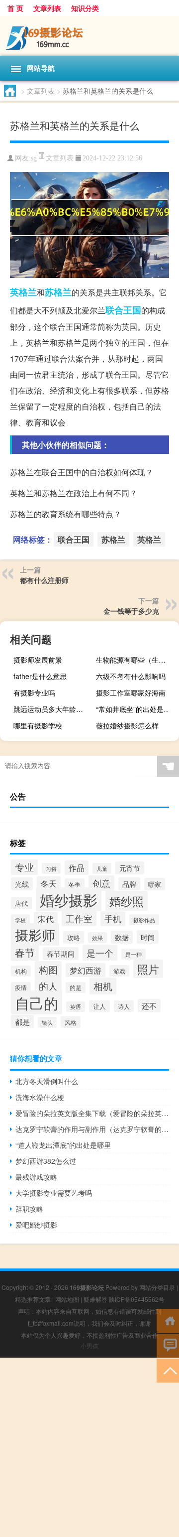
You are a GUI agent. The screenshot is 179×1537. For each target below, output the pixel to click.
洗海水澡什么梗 (39, 1097)
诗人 (124, 1006)
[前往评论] (168, 1345)
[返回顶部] (168, 1370)
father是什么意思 (40, 676)
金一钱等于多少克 (131, 611)
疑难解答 (95, 1299)
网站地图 (67, 1299)
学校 (20, 920)
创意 (101, 883)
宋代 (46, 918)
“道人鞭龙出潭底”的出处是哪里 (63, 1145)
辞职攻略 (29, 1209)
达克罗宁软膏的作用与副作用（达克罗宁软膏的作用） (92, 1129)
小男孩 (89, 1345)
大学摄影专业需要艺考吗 (53, 1193)
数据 (122, 937)
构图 (48, 970)
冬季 (75, 884)
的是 (76, 987)
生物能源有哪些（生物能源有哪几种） (136, 660)
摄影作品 (144, 920)
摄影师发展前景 (37, 660)
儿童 (101, 868)
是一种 (133, 954)
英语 (75, 1006)
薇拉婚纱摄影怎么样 (127, 725)
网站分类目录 (157, 1287)
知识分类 (85, 8)
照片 (148, 969)
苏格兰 (58, 291)
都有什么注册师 (44, 580)
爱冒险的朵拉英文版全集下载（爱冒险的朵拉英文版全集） (92, 1113)
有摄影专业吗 (34, 693)
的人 (48, 986)
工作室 (79, 918)
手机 (112, 919)
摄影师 (35, 934)
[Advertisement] (89, 1447)
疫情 (21, 987)
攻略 (73, 937)
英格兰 (23, 291)
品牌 (129, 884)
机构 (21, 971)
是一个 (100, 952)
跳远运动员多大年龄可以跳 (53, 709)
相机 (102, 986)
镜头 (47, 1022)
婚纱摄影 (68, 899)
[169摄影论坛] (89, 36)
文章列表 (47, 8)
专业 (24, 866)
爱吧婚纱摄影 (36, 1225)
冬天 (49, 883)
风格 (71, 1022)
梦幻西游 (85, 970)
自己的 (36, 1002)
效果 (97, 938)
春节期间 (61, 954)
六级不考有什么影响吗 (131, 676)
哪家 (154, 884)
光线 (22, 884)
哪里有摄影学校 (37, 725)
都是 (22, 1021)
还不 (149, 1005)
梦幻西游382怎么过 (45, 1161)
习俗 (51, 868)
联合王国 (123, 309)
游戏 (119, 971)
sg (34, 158)
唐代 (21, 903)
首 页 (15, 8)
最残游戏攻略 (36, 1177)
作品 (77, 867)
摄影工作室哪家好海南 (131, 693)
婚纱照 (126, 900)
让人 (99, 1006)
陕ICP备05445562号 (137, 1299)
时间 (148, 937)
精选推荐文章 (33, 1299)
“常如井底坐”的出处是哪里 (136, 709)
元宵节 (129, 868)
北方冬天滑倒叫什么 (46, 1081)
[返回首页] (168, 1320)
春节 (25, 952)
